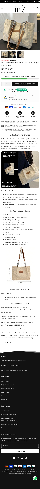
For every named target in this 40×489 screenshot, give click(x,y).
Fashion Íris (13, 469)
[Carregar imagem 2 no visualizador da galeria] (12, 54)
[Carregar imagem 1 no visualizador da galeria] (4, 54)
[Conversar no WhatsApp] (35, 478)
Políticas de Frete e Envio (9, 424)
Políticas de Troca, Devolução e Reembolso (9, 419)
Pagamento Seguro (7, 385)
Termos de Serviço (7, 428)
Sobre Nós (4, 396)
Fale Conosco (5, 381)
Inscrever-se (20, 451)
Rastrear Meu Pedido (8, 388)
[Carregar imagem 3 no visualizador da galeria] (20, 54)
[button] (2, 8)
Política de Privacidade (8, 414)
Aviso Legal (5, 411)
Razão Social (5, 392)
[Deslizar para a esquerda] (1, 31)
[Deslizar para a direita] (38, 31)
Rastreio (4, 399)
